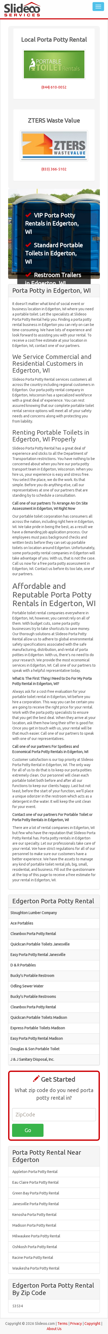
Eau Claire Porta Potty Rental (35, 1182)
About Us (54, 1329)
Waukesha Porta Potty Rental (36, 1268)
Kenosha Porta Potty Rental (34, 1215)
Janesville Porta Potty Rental (35, 1204)
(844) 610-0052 (54, 87)
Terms (62, 1323)
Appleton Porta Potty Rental (35, 1172)
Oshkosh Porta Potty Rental (34, 1247)
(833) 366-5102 (54, 169)
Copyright (92, 1323)
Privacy (76, 1323)
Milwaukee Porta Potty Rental (36, 1236)
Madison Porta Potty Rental (34, 1225)
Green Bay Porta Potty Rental (35, 1193)
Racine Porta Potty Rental (32, 1257)
